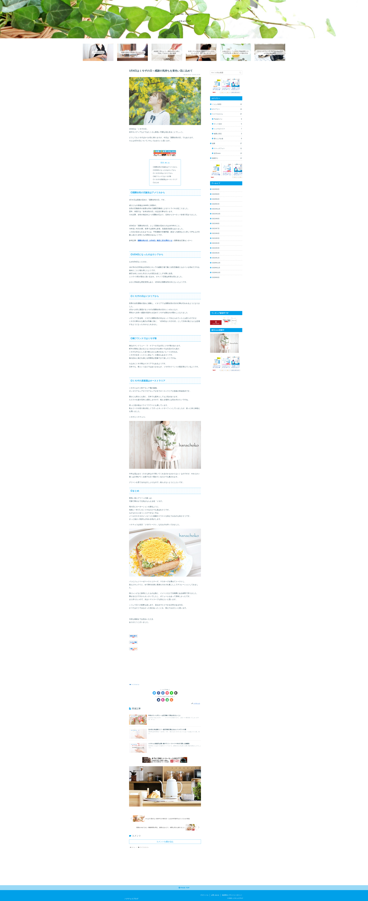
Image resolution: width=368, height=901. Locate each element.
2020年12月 (216, 263)
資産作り (227, 158)
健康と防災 (228, 133)
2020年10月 (216, 272)
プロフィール (204, 895)
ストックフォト (228, 148)
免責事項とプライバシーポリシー (232, 895)
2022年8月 (215, 194)
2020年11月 (216, 267)
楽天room (228, 153)
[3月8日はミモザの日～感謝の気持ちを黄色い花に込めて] (163, 693)
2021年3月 (215, 248)
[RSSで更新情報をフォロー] (171, 699)
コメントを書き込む (165, 842)
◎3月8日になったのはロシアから (164, 170)
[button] (240, 73)
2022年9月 (215, 189)
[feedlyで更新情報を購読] (167, 699)
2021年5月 (215, 238)
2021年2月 (215, 253)
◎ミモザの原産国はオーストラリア (165, 179)
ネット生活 (228, 124)
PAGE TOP (184, 888)
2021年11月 (216, 209)
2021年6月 (215, 233)
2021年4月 (215, 243)
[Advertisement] (165, 667)
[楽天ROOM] (163, 699)
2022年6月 (215, 199)
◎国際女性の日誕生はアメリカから (165, 167)
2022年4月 (215, 204)
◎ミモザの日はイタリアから (163, 173)
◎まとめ (156, 182)
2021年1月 (215, 258)
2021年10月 (216, 214)
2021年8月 (215, 223)
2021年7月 (215, 228)
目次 (162, 163)
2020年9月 (215, 277)
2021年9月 (215, 218)
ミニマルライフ (228, 129)
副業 (227, 143)
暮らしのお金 (228, 138)
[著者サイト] (158, 699)
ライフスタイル (135, 684)
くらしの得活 (227, 104)
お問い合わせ (215, 895)
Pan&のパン (228, 119)
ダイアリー (227, 109)
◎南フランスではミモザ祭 (162, 176)
